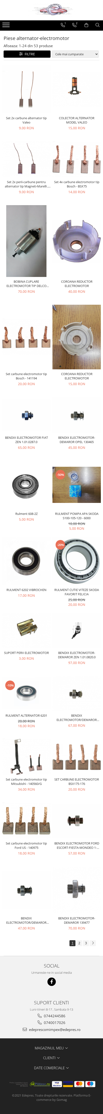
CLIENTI (50, 1057)
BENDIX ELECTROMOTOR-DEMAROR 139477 (76, 920)
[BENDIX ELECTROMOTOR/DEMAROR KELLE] (76, 693)
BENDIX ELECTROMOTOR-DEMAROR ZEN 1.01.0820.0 (77, 655)
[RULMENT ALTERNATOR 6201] (26, 693)
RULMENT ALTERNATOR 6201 (26, 715)
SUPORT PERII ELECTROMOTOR (26, 653)
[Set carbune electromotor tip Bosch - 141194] (26, 337)
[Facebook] (51, 982)
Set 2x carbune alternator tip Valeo (26, 120)
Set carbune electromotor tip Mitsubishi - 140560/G (26, 781)
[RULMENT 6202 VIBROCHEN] (26, 561)
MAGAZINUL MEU (50, 1048)
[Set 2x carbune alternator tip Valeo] (26, 89)
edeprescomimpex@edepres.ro (54, 1029)
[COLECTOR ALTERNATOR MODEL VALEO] (76, 89)
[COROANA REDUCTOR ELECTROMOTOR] (76, 241)
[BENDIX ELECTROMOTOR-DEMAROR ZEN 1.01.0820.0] (76, 630)
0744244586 (54, 1015)
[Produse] (6, 26)
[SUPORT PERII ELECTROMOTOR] (26, 630)
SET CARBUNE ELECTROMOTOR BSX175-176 (76, 781)
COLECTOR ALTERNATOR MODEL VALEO (76, 120)
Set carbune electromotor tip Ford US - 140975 (26, 845)
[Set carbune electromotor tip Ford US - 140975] (26, 821)
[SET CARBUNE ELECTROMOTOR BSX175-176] (76, 756)
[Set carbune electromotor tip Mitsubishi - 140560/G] (26, 757)
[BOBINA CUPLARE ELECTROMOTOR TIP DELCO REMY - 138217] (26, 241)
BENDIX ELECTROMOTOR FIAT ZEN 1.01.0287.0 (26, 439)
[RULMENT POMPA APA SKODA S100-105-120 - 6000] (76, 485)
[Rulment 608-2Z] (26, 485)
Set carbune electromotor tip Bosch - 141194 (26, 376)
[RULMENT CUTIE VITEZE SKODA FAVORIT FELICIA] (76, 561)
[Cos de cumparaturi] (86, 25)
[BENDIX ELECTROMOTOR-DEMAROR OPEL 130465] (76, 415)
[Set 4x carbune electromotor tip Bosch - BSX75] (76, 159)
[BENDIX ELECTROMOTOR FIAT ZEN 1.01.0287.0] (26, 415)
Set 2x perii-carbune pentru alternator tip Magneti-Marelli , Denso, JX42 (26, 184)
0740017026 (54, 1022)
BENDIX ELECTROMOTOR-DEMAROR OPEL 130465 (76, 439)
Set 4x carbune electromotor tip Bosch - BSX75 (76, 184)
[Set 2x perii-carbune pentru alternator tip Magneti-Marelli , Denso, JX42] (26, 159)
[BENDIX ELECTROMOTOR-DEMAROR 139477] (76, 889)
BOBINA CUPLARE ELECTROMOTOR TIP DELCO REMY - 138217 (26, 283)
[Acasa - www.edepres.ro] (51, 10)
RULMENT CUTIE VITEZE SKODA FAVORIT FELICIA (76, 592)
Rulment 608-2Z (26, 514)
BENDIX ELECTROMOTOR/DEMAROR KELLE (77, 717)
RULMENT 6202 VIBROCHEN (26, 590)
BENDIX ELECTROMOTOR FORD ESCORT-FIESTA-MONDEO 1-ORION (76, 845)
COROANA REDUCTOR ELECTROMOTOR (76, 283)
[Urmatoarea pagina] (93, 943)
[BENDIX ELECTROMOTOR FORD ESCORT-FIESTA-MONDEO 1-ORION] (76, 821)
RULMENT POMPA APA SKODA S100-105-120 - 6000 (76, 516)
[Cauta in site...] (97, 25)
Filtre (29, 54)
